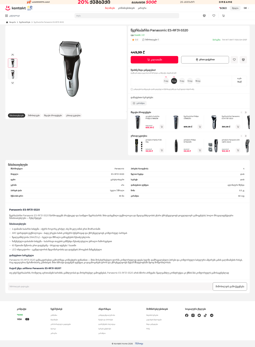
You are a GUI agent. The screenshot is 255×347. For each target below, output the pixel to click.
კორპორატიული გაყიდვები (61, 324)
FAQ (148, 329)
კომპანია (54, 315)
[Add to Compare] (243, 59)
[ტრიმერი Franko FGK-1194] (137, 146)
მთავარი (12, 22)
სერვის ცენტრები (104, 329)
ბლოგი (53, 329)
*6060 (20, 315)
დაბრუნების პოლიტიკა (106, 324)
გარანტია (101, 333)
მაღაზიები (110, 8)
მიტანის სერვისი (152, 315)
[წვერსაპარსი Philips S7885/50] (176, 122)
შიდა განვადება (152, 324)
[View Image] (12, 63)
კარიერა (142, 8)
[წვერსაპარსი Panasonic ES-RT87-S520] (214, 122)
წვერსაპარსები (24, 22)
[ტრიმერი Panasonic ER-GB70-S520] (214, 146)
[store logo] (15, 8)
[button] (247, 8)
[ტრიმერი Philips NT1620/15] (176, 146)
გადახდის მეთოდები (154, 320)
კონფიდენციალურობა (106, 315)
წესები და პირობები (105, 320)
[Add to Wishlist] (234, 59)
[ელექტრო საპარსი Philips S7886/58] (137, 122)
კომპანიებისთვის (126, 8)
